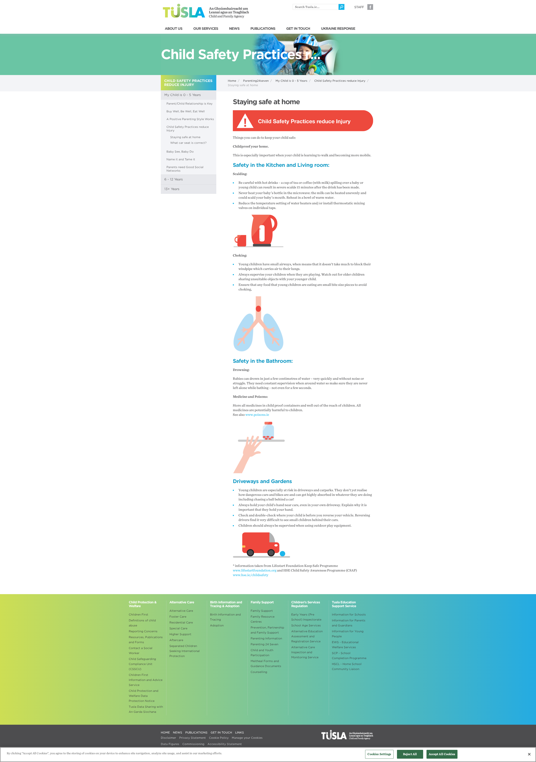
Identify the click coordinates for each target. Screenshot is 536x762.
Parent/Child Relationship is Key (189, 103)
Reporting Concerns (143, 631)
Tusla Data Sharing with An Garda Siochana (146, 709)
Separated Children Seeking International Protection (184, 651)
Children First (138, 614)
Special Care (178, 628)
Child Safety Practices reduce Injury (339, 80)
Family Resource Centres (262, 619)
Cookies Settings (379, 754)
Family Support (262, 610)
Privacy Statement (192, 737)
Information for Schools (349, 614)
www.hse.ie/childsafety (250, 575)
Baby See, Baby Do (180, 151)
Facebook (370, 7)
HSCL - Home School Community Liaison (347, 666)
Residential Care (181, 622)
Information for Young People (347, 634)
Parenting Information (266, 638)
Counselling (259, 672)
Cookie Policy (219, 737)
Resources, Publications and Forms (146, 640)
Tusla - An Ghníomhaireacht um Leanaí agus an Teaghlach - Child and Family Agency (206, 11)
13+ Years (171, 189)
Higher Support (180, 634)
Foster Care (177, 616)
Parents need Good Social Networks (185, 169)
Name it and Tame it (180, 159)
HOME (165, 732)
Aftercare (176, 640)
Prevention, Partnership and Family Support (267, 630)
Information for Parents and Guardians (348, 623)
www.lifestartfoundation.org (254, 570)
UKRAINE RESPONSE (338, 29)
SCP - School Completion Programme (349, 656)
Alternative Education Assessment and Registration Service (307, 636)
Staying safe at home (185, 137)
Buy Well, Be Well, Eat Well (185, 111)
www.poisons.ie (257, 415)
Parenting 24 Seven (264, 644)
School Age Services (306, 625)
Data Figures (170, 744)
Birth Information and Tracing (225, 617)
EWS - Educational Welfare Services (345, 645)
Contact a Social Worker (140, 651)
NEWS (234, 29)
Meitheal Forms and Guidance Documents (266, 664)
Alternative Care (181, 610)
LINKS (239, 732)
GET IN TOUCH (298, 29)
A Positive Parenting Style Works (190, 119)
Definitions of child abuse (142, 623)
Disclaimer (168, 737)
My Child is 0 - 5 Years (291, 80)
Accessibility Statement (224, 744)
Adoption (217, 625)
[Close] (529, 754)
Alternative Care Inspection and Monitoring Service (304, 652)
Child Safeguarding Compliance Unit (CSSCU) (142, 664)
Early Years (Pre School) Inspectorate (306, 617)
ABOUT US (173, 29)
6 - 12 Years (173, 179)
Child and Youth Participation (262, 653)
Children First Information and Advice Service (145, 680)
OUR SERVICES (205, 29)
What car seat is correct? (188, 142)
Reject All (410, 754)
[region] (268, 754)
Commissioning (193, 744)
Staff (359, 7)
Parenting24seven (256, 80)
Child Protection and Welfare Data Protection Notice (143, 695)
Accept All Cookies (442, 754)
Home (232, 80)
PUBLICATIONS (262, 29)
